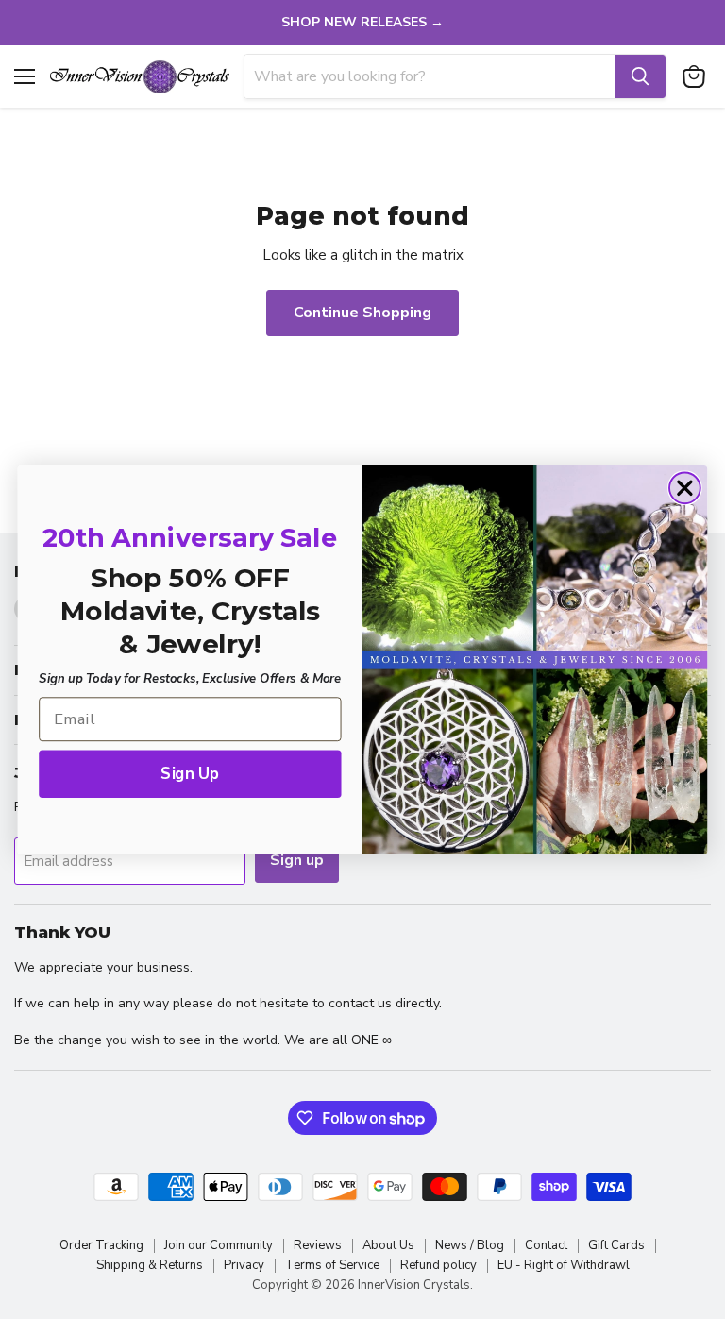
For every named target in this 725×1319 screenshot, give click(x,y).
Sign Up (189, 773)
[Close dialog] (684, 487)
